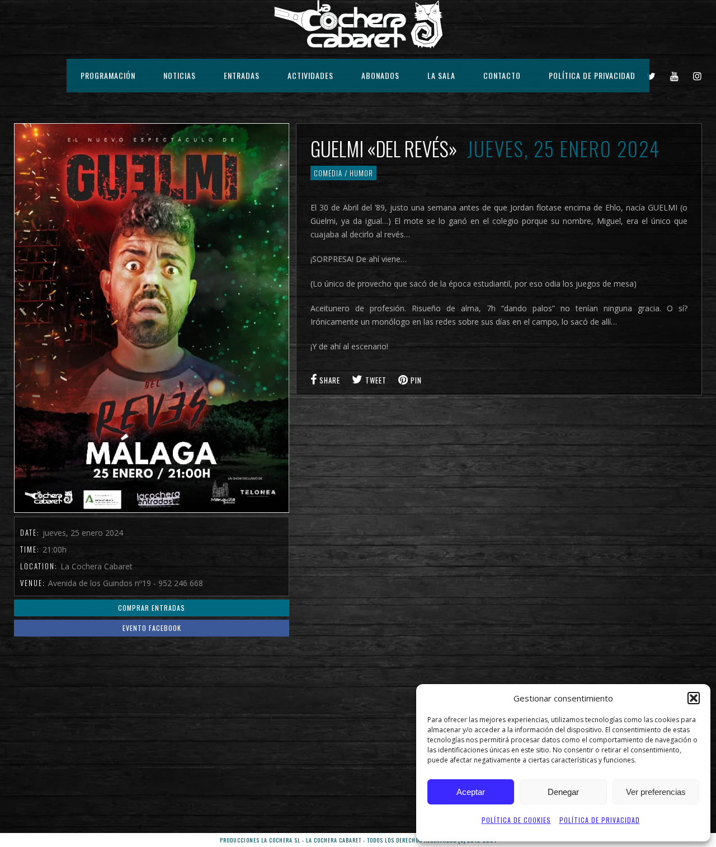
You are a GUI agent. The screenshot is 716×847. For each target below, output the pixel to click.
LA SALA (441, 75)
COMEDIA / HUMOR (343, 173)
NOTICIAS (179, 75)
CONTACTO (502, 75)
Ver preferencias (656, 792)
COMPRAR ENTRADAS (151, 607)
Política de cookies (516, 820)
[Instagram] (697, 75)
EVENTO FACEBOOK (152, 628)
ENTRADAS (242, 75)
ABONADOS (380, 75)
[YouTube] (674, 75)
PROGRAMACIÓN (108, 75)
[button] (693, 698)
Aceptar (470, 792)
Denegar (563, 792)
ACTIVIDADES (310, 75)
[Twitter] (651, 75)
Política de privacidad (599, 820)
